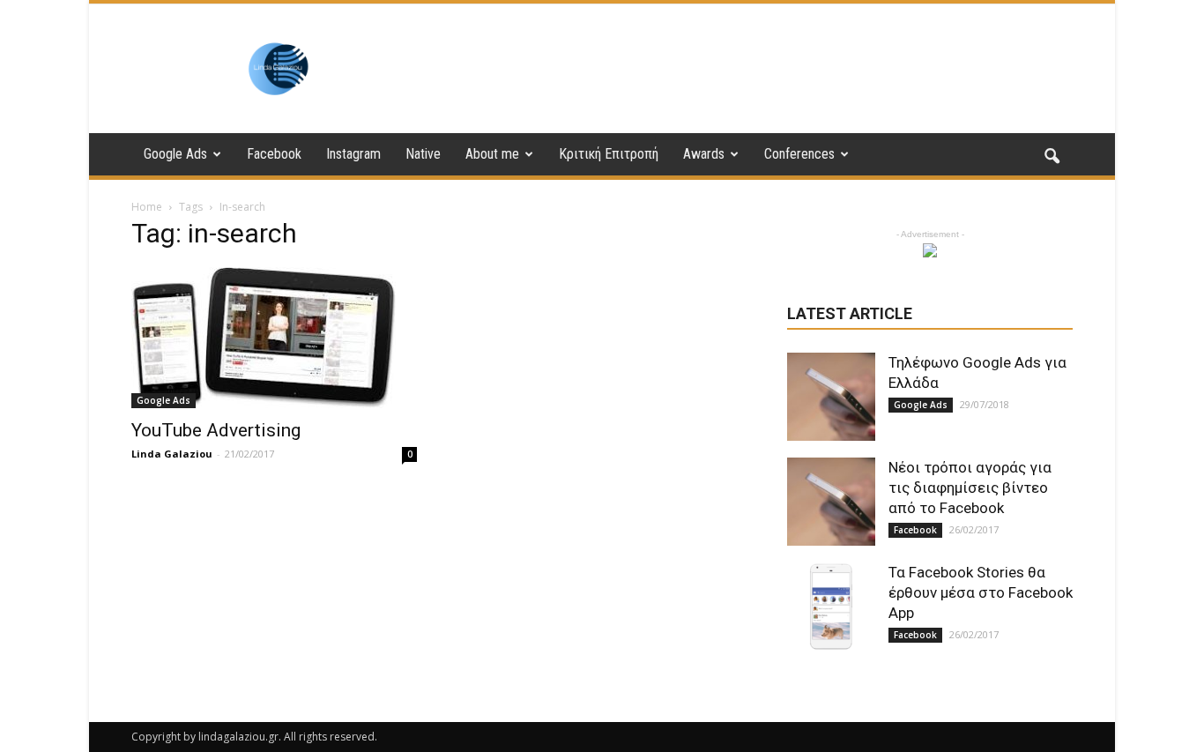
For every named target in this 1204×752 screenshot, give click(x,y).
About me (492, 153)
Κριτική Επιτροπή (608, 153)
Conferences (799, 153)
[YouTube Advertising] (274, 337)
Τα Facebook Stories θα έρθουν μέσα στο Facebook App (980, 592)
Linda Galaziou (171, 453)
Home (146, 206)
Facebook (274, 153)
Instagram (353, 153)
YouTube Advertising (216, 430)
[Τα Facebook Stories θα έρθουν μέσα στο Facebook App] (831, 606)
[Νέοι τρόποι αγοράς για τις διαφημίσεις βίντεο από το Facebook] (831, 502)
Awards (704, 153)
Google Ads (175, 153)
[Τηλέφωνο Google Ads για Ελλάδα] (831, 397)
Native (423, 153)
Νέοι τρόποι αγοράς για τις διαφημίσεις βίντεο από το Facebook (970, 487)
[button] (1051, 157)
